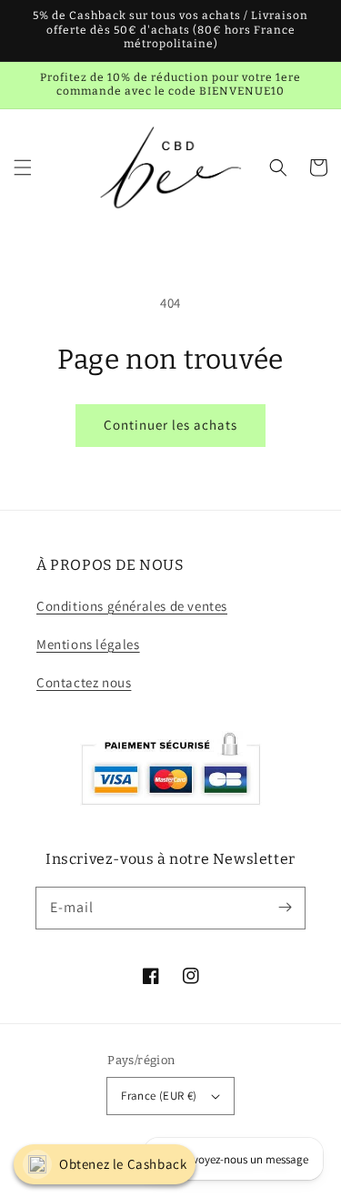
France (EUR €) (159, 1095)
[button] (23, 167)
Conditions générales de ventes (131, 605)
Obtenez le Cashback (122, 1164)
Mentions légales (88, 644)
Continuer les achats (170, 424)
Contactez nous (83, 682)
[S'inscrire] (285, 908)
